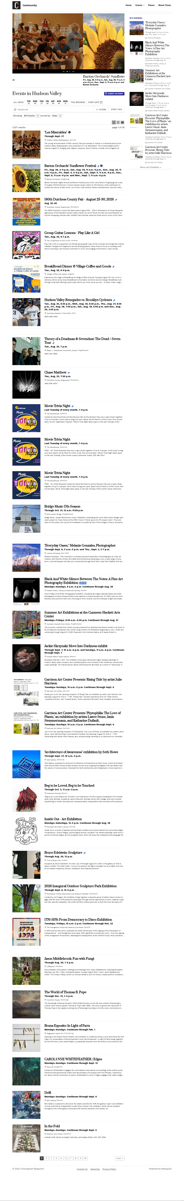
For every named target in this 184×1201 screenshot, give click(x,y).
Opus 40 (50, 1067)
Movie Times (164, 5)
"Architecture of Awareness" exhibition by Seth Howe (81, 752)
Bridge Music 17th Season (62, 506)
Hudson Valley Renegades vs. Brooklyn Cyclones (78, 300)
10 (85, 1158)
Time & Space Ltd (54, 860)
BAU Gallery (51, 1100)
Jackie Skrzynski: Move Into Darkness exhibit (75, 646)
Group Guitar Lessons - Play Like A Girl (71, 232)
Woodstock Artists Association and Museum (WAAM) (67, 894)
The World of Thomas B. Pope (65, 992)
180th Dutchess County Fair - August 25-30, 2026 (79, 199)
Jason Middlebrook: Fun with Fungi (69, 958)
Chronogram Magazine (32, 1168)
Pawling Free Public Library (57, 827)
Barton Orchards (53, 179)
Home (129, 5)
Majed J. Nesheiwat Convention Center (62, 350)
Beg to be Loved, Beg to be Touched (69, 785)
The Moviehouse (53, 414)
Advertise (95, 1169)
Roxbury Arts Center (55, 1134)
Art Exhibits (136, 18)
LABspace (51, 966)
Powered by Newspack (160, 1168)
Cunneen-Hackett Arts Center (58, 624)
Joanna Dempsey (53, 553)
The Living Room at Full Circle (58, 240)
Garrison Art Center (54, 691)
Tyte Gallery (51, 760)
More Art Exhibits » (150, 167)
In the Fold (52, 1126)
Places (151, 5)
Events (139, 5)
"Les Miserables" (55, 132)
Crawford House (53, 1000)
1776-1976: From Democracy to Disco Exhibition (78, 919)
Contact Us (82, 1169)
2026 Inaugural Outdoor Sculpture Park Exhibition (80, 886)
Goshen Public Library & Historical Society (63, 590)
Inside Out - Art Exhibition (63, 819)
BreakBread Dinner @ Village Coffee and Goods (77, 266)
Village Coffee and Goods (57, 274)
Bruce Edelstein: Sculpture (63, 852)
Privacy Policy (109, 1169)
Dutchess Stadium (54, 313)
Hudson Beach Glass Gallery (58, 656)
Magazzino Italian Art (55, 1033)
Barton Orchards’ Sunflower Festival (70, 165)
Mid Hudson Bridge (54, 514)
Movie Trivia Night (57, 406)
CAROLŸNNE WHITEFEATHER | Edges (73, 1059)
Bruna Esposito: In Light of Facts (67, 1025)
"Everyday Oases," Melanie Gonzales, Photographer (80, 545)
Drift (47, 1092)
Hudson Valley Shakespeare (58, 140)
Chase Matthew (55, 372)
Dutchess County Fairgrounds (58, 207)
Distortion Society (54, 793)
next (118, 1158)
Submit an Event (115, 93)
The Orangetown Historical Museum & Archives (65, 927)
